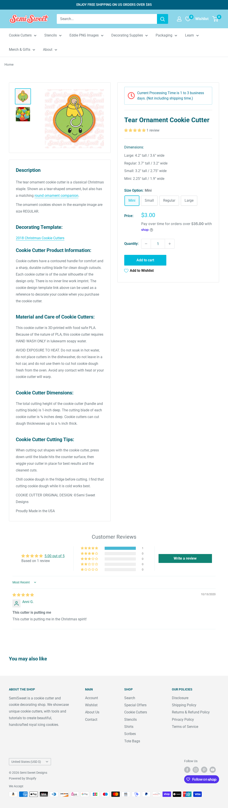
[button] (135, 130)
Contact (91, 719)
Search (129, 698)
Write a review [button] (185, 558)
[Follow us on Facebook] (187, 770)
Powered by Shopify (22, 778)
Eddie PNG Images (84, 35)
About (47, 49)
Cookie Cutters (20, 35)
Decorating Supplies (127, 35)
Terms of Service (185, 727)
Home (9, 65)
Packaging (164, 35)
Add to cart (145, 260)
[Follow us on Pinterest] (204, 770)
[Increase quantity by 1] (169, 243)
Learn (189, 35)
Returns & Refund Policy (191, 712)
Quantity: (131, 244)
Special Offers (135, 705)
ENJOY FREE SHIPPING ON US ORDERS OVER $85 (114, 5)
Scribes (130, 734)
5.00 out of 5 (55, 556)
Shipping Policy (184, 705)
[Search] (162, 19)
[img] (23, 595)
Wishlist (91, 705)
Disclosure (180, 698)
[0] (215, 19)
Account (91, 698)
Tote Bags (132, 741)
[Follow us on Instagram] (196, 770)
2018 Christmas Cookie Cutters (40, 238)
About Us (92, 712)
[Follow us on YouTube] (213, 770)
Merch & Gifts (19, 49)
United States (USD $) (26, 761)
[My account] (179, 18)
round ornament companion (56, 195)
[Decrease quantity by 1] (146, 243)
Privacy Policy (183, 719)
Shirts (128, 727)
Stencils (50, 35)
